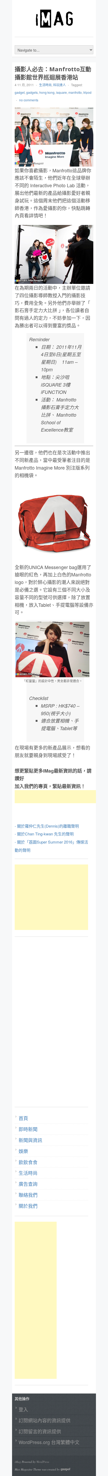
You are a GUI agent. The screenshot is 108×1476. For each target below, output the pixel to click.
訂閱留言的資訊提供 (40, 1431)
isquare (61, 92)
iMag (18, 1462)
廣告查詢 (28, 1183)
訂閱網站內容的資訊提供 (45, 1420)
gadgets (32, 92)
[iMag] (54, 30)
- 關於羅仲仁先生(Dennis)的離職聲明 (47, 826)
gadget (20, 92)
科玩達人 (59, 84)
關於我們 (28, 1205)
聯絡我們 (28, 1194)
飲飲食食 (28, 1162)
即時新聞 (28, 1129)
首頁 (23, 1118)
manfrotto (75, 92)
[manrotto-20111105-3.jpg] (52, 649)
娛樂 (23, 1151)
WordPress (42, 1462)
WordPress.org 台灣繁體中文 (49, 1442)
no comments (28, 100)
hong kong (47, 92)
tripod (87, 92)
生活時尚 (45, 84)
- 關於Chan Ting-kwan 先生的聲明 (44, 833)
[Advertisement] (57, 796)
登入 (23, 1409)
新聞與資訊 (30, 1140)
